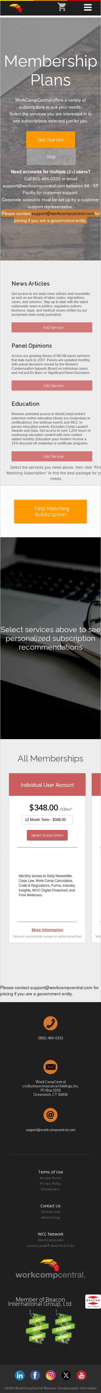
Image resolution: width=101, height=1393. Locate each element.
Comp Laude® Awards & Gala (50, 1245)
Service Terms (51, 1178)
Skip (51, 156)
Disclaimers (50, 1189)
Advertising (50, 1217)
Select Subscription (47, 835)
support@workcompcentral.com (63, 213)
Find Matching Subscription (52, 511)
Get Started (50, 140)
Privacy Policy (50, 1183)
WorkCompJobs (50, 1240)
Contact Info (50, 1212)
